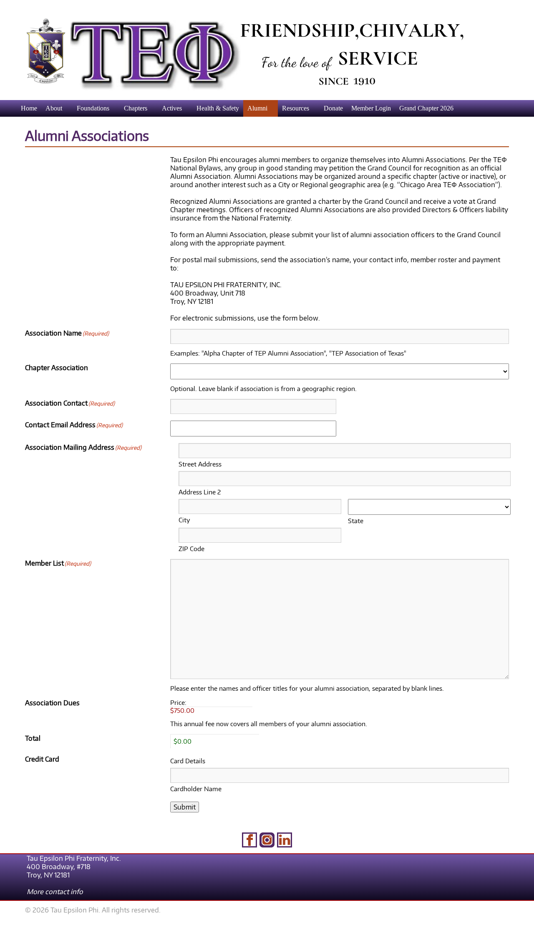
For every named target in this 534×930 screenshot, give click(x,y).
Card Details (187, 761)
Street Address (200, 464)
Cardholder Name (196, 788)
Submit (185, 807)
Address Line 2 (200, 492)
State (355, 520)
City (184, 520)
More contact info (55, 891)
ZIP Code (191, 548)
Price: (178, 702)
